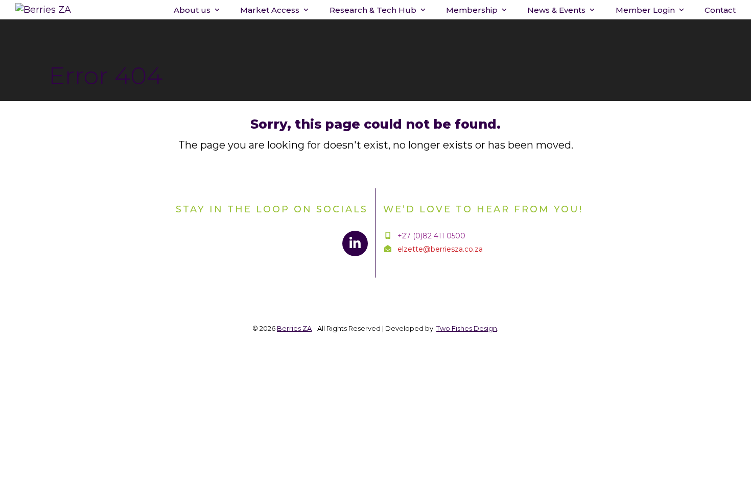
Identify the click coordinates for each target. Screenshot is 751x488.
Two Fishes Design (466, 328)
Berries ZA (294, 328)
